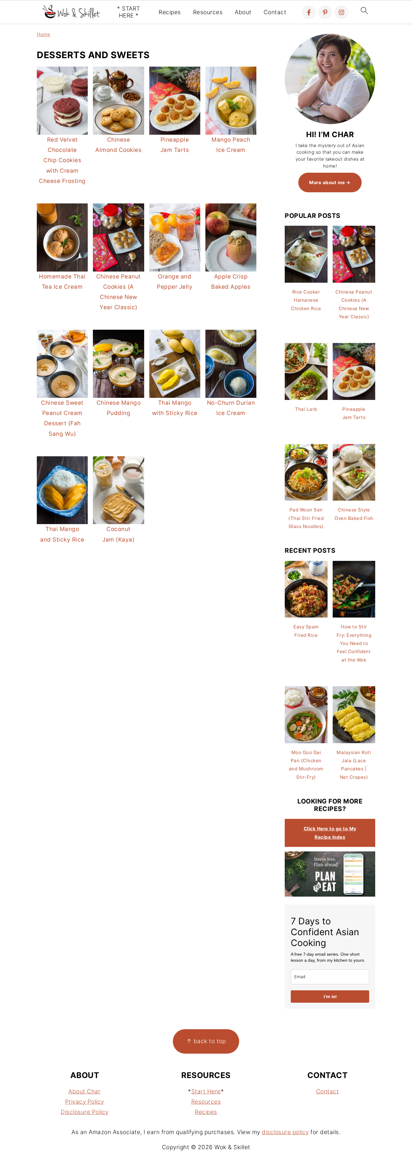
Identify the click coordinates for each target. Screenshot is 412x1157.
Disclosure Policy (85, 1111)
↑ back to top (206, 1041)
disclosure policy (285, 1132)
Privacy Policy (84, 1101)
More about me (327, 182)
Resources (208, 12)
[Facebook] (309, 12)
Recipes (170, 12)
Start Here (206, 1091)
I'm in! (330, 996)
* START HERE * (128, 12)
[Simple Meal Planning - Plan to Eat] (330, 895)
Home (43, 34)
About (243, 12)
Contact (275, 12)
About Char (84, 1091)
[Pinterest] (325, 12)
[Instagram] (341, 12)
